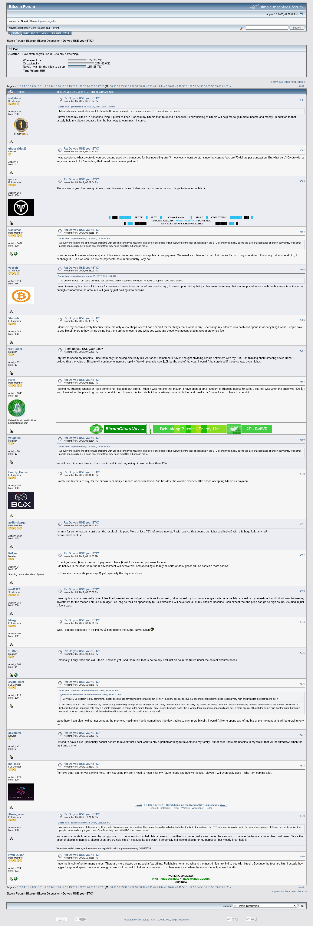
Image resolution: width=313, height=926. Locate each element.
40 (147, 86)
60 (219, 86)
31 (114, 86)
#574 (302, 622)
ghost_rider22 (17, 148)
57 (209, 86)
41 (151, 86)
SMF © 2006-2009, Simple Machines (170, 919)
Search (35, 33)
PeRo (11, 379)
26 (95, 86)
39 (143, 86)
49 (180, 86)
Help (26, 33)
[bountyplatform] (15, 878)
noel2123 (14, 589)
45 (165, 86)
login (41, 21)
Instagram (165, 808)
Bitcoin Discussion (48, 40)
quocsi (12, 179)
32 (118, 86)
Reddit (209, 808)
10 (37, 86)
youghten (14, 437)
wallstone (14, 98)
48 (176, 86)
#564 (302, 231)
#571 (302, 524)
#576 (302, 683)
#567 (302, 351)
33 (122, 86)
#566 (302, 320)
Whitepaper (198, 808)
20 (73, 86)
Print (301, 86)
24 (88, 86)
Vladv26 (13, 318)
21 (77, 86)
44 (162, 86)
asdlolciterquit (17, 522)
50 (183, 86)
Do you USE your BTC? (78, 40)
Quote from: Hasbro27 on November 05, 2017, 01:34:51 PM (90, 694)
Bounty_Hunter (18, 472)
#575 (302, 653)
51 (187, 86)
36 (133, 86)
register (51, 21)
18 (66, 86)
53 (194, 86)
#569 (302, 439)
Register (56, 33)
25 (91, 86)
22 (81, 86)
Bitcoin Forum (15, 40)
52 (191, 86)
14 (52, 86)
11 (41, 86)
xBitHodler (15, 349)
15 (55, 86)
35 (129, 86)
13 (48, 86)
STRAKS (14, 651)
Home (16, 33)
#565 (302, 269)
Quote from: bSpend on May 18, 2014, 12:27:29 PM (84, 238)
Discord (154, 808)
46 (169, 86)
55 (201, 86)
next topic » (298, 81)
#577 (302, 734)
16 (59, 86)
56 (205, 86)
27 (99, 86)
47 (172, 86)
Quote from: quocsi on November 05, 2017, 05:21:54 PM (87, 276)
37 (136, 86)
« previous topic (280, 81)
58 (212, 86)
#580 (302, 856)
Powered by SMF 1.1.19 (136, 919)
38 (140, 86)
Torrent (55, 28)
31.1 (48, 28)
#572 (302, 555)
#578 (302, 765)
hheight (13, 620)
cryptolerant (16, 681)
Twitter (175, 808)
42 (154, 86)
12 (44, 86)
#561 (302, 100)
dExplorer (14, 733)
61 (223, 86)
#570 (302, 474)
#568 (302, 381)
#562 (302, 150)
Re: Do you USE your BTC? (82, 98)
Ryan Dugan (16, 854)
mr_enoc (14, 763)
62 (227, 86)
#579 (302, 816)
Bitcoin (30, 40)
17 (63, 86)
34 (125, 86)
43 (158, 86)
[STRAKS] (15, 674)
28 (102, 86)
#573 (302, 591)
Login (45, 33)
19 (70, 86)
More (66, 33)
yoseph (13, 267)
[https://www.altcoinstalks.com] (15, 253)
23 (84, 86)
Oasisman (15, 229)
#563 (302, 181)
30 (111, 86)
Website (185, 808)
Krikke (12, 553)
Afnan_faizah (16, 814)
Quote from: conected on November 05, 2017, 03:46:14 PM (88, 690)
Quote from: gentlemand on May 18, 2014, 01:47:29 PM (86, 107)
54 (198, 86)
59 (216, 86)
